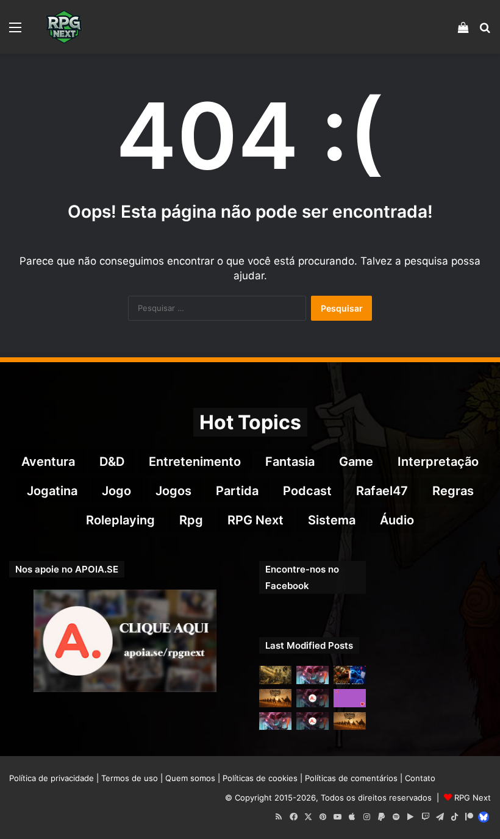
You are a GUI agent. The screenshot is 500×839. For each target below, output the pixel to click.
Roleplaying (120, 520)
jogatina (52, 491)
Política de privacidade (51, 778)
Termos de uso (129, 778)
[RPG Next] (64, 27)
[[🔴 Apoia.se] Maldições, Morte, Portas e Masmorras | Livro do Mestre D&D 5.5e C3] (312, 721)
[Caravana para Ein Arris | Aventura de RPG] (275, 698)
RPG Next (255, 520)
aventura (48, 461)
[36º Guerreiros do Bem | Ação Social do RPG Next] (350, 698)
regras (453, 491)
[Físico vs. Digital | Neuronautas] (350, 675)
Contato (420, 778)
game (356, 461)
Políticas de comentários (351, 778)
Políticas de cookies (260, 778)
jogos (173, 491)
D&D (111, 461)
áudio (397, 520)
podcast (307, 491)
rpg (191, 520)
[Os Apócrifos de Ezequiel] (275, 675)
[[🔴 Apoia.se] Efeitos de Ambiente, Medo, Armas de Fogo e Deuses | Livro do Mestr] (312, 698)
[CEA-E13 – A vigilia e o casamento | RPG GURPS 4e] (350, 721)
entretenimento (195, 461)
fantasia (290, 461)
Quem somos (190, 778)
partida (237, 491)
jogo (116, 491)
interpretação (438, 461)
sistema (331, 520)
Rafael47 (382, 491)
